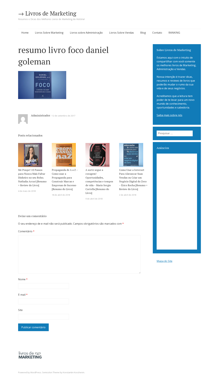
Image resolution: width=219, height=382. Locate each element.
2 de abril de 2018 (127, 194)
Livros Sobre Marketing (49, 32)
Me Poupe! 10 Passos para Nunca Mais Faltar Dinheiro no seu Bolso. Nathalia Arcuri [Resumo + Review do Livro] (32, 177)
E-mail (23, 294)
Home (25, 32)
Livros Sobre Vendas (121, 32)
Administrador (40, 115)
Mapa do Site (164, 261)
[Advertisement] (177, 202)
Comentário (26, 231)
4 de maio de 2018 (27, 191)
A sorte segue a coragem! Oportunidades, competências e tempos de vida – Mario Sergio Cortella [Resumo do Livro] (99, 181)
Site (20, 310)
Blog (143, 32)
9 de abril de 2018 (93, 198)
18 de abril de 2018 (61, 194)
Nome (23, 279)
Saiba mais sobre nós (169, 115)
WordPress (35, 372)
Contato (157, 32)
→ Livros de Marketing (47, 13)
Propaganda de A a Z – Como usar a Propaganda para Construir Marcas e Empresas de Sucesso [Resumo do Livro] (65, 179)
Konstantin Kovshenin (73, 372)
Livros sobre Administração (86, 32)
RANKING (174, 32)
